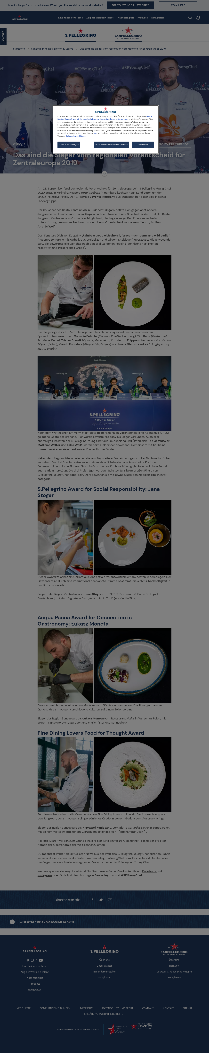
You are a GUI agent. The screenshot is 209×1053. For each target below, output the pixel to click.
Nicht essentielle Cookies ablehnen (112, 145)
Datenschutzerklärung (76, 136)
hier (95, 133)
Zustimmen (143, 145)
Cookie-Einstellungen (69, 145)
